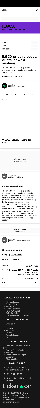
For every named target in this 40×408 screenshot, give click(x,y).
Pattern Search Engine (15, 350)
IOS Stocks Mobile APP (16, 367)
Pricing (9, 333)
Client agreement (13, 309)
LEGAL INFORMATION (17, 297)
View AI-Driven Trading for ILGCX (16, 141)
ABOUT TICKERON (17, 319)
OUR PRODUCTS (17, 341)
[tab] (6, 94)
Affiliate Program (13, 302)
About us (10, 330)
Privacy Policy (12, 306)
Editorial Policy (12, 313)
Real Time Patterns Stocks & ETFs (16, 347)
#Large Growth (17, 76)
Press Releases (12, 335)
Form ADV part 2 (13, 311)
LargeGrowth (16, 254)
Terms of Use (11, 304)
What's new (11, 324)
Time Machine (12, 359)
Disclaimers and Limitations (17, 315)
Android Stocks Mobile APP (17, 370)
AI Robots (10, 352)
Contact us (10, 328)
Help (8, 326)
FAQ (7, 337)
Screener (10, 357)
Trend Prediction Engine (16, 355)
